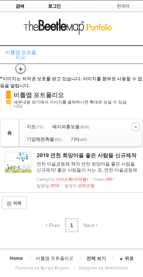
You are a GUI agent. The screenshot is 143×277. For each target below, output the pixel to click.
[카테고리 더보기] (136, 127)
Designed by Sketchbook (103, 268)
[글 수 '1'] (11, 132)
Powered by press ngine (42, 268)
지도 (35, 126)
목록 (16, 203)
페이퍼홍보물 (70, 126)
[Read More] (71, 169)
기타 (79, 139)
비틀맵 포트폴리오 (20, 54)
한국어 (123, 6)
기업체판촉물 (44, 139)
